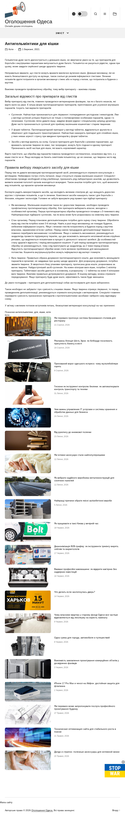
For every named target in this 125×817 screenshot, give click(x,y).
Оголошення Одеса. (42, 810)
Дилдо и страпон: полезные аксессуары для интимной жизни (86, 751)
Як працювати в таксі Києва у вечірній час (76, 523)
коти (48, 312)
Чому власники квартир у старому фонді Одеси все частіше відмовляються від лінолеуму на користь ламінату (86, 616)
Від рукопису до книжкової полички (72, 432)
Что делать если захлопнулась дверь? (74, 592)
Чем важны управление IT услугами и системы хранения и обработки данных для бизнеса (85, 410)
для (36, 312)
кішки (42, 312)
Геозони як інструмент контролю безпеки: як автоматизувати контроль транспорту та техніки (86, 387)
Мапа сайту (6, 802)
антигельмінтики (24, 312)
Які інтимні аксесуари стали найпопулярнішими (79, 455)
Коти (11, 49)
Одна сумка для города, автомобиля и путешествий (82, 637)
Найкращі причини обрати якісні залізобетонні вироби (83, 500)
